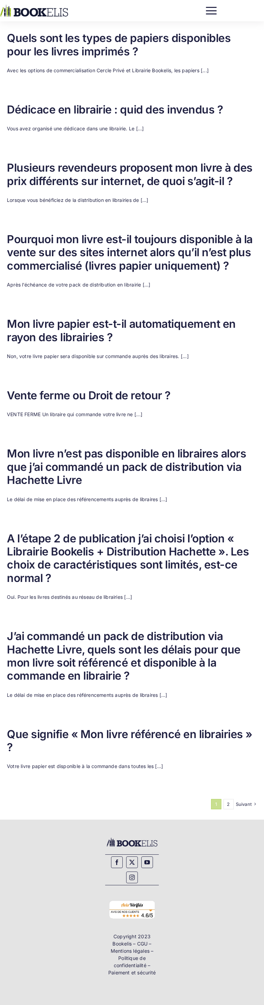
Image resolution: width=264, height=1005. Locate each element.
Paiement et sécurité (132, 972)
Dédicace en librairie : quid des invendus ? (115, 109)
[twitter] (132, 862)
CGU (142, 944)
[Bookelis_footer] (132, 839)
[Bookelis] (34, 7)
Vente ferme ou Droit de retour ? (88, 395)
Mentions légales (130, 951)
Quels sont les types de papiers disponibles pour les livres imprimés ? (119, 44)
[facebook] (117, 862)
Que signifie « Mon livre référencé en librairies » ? (129, 740)
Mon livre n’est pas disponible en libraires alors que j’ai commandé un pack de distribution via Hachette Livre (126, 467)
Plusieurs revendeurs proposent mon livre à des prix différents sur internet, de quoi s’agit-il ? (130, 174)
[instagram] (132, 877)
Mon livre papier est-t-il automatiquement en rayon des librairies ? (121, 330)
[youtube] (147, 862)
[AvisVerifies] (132, 901)
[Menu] (211, 9)
